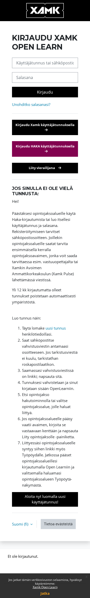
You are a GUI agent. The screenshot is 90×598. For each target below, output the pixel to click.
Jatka (45, 593)
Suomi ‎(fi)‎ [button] (20, 524)
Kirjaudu (45, 92)
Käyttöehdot (18, 569)
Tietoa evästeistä (58, 523)
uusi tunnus (56, 328)
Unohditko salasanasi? (31, 104)
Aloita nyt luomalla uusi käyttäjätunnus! (45, 499)
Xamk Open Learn (45, 587)
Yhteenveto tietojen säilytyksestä (36, 563)
